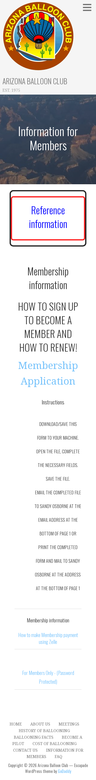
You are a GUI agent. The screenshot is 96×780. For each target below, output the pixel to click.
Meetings (69, 724)
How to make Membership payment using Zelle (48, 638)
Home (16, 724)
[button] (89, 7)
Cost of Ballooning (54, 743)
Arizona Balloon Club (34, 81)
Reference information (48, 217)
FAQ (58, 756)
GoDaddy (64, 771)
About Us (40, 724)
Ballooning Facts (33, 737)
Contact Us (25, 750)
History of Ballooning (44, 730)
